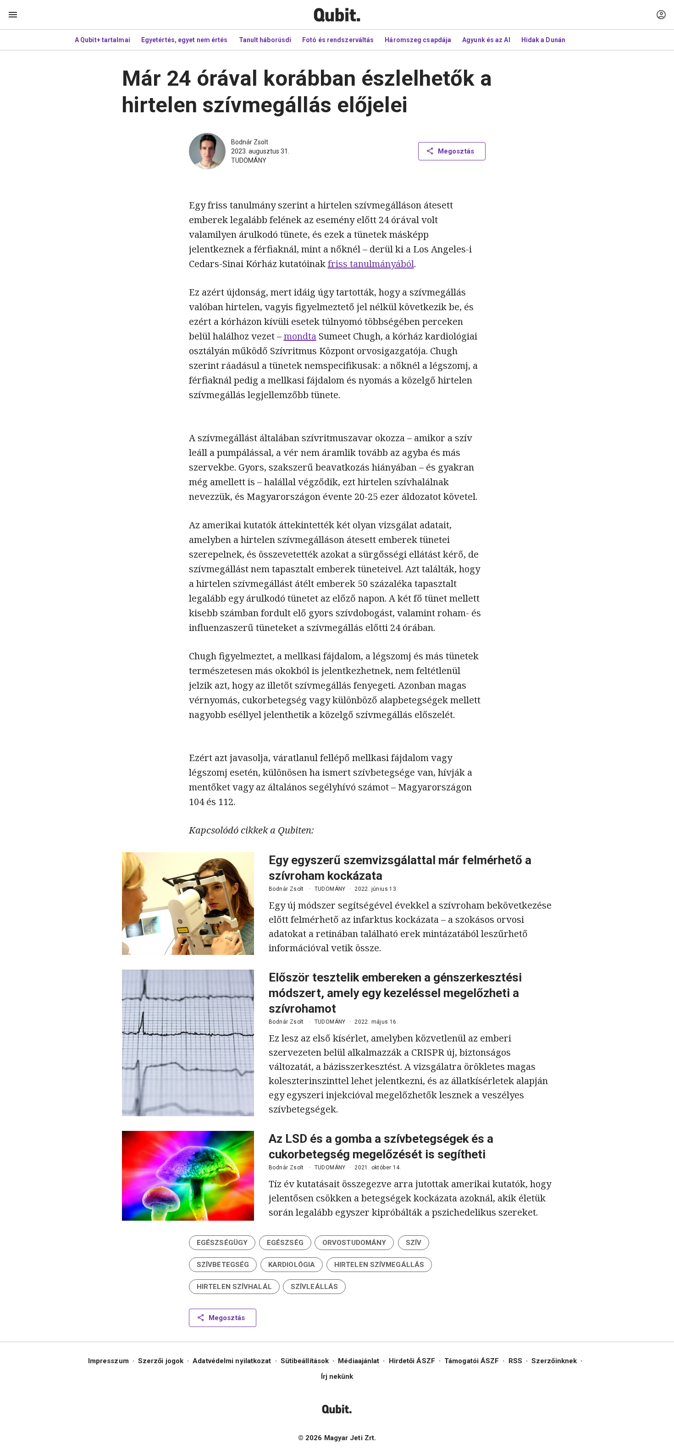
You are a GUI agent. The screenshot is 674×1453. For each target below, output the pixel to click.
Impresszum (108, 1361)
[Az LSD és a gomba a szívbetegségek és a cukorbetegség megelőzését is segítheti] (188, 1176)
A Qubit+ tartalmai (102, 40)
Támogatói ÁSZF (471, 1361)
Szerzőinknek (554, 1361)
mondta (300, 336)
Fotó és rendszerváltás (338, 40)
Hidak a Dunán (543, 40)
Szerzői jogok (160, 1361)
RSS (515, 1361)
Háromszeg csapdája (418, 40)
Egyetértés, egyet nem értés (184, 40)
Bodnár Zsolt (249, 142)
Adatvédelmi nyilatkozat (232, 1361)
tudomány (248, 160)
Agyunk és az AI (486, 40)
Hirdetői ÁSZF (412, 1361)
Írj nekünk (337, 1376)
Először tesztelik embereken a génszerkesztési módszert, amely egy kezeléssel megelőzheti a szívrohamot (395, 992)
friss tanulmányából (371, 264)
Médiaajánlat (358, 1361)
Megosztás (456, 151)
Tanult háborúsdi (265, 40)
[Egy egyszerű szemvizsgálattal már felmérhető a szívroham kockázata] (188, 903)
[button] (222, 1242)
